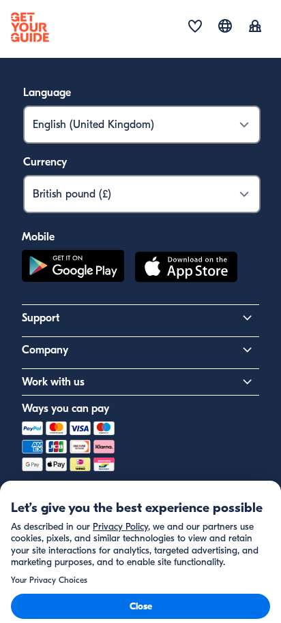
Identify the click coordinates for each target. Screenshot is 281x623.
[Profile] (255, 27)
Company (45, 350)
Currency (45, 162)
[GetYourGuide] (30, 27)
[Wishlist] (195, 27)
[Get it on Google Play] (73, 269)
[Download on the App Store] (186, 269)
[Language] (225, 26)
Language (47, 92)
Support (40, 318)
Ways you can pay (65, 408)
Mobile (38, 237)
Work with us (53, 382)
